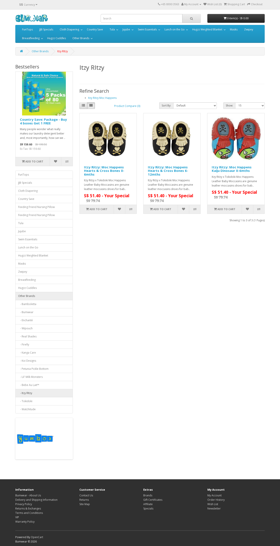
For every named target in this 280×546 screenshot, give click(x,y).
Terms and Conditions (29, 513)
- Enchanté (25, 320)
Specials (148, 508)
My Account (214, 495)
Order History (216, 500)
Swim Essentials (147, 29)
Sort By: (166, 105)
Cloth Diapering (69, 29)
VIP (17, 517)
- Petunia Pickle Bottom (33, 369)
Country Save (95, 29)
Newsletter (214, 508)
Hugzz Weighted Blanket (207, 29)
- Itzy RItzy (25, 393)
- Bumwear (25, 312)
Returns (84, 500)
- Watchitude (27, 409)
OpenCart (37, 537)
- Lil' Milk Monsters (30, 377)
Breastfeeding (31, 38)
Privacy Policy (23, 504)
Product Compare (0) (127, 106)
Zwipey (248, 29)
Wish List (212, 504)
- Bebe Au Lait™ (28, 385)
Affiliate (148, 504)
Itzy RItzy (62, 51)
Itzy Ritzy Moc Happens (102, 98)
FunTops (27, 29)
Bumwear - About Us (28, 495)
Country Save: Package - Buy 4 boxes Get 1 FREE (43, 121)
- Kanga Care (27, 352)
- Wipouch (25, 328)
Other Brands (80, 38)
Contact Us (86, 495)
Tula (112, 29)
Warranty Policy (25, 521)
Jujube (126, 29)
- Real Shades (27, 336)
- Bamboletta (27, 304)
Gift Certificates (152, 500)
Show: (229, 105)
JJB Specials (46, 29)
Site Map (84, 504)
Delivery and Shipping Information (36, 500)
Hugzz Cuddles (56, 38)
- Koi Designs (27, 361)
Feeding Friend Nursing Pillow (36, 207)
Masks (234, 29)
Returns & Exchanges (28, 508)
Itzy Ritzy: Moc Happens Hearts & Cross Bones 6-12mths (168, 170)
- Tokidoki (25, 401)
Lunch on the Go (174, 29)
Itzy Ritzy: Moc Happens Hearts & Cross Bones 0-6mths (104, 170)
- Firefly (23, 344)
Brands (147, 495)
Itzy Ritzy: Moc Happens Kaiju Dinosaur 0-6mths (232, 169)
